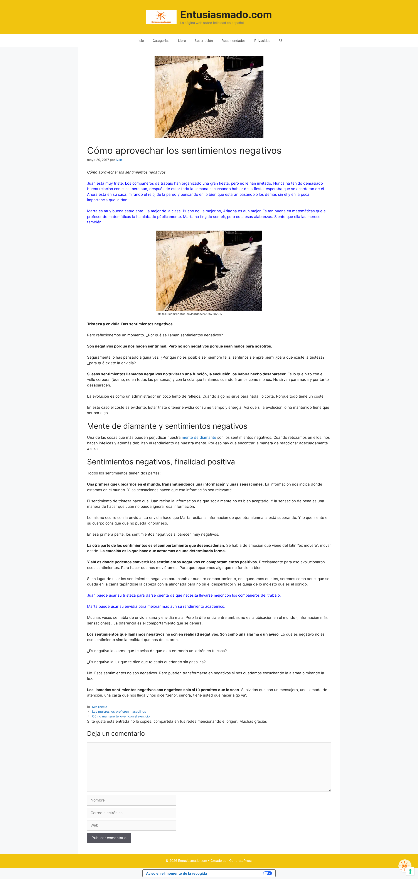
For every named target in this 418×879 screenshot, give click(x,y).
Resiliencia (99, 707)
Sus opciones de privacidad (237, 873)
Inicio (140, 41)
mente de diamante (199, 437)
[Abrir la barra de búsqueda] (281, 40)
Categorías (161, 41)
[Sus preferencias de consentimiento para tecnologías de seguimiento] (410, 871)
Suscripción (204, 41)
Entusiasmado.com (226, 14)
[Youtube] (404, 865)
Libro (182, 41)
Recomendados (234, 41)
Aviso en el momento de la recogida (176, 873)
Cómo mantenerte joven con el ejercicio (121, 716)
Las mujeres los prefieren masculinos (119, 711)
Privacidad (262, 41)
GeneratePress (241, 861)
